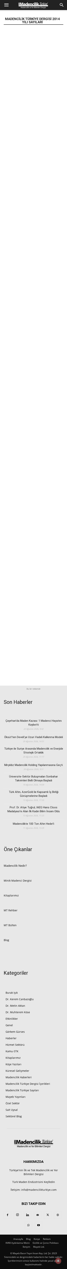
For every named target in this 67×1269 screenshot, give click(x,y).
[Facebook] (7, 1215)
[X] (47, 1215)
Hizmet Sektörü (15, 1044)
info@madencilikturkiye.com (39, 1189)
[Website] (57, 1215)
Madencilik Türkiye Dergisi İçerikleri (28, 1084)
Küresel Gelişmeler (17, 1070)
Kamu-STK (12, 1051)
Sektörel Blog (14, 1116)
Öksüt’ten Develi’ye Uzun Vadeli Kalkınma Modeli (33, 737)
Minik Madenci (13, 880)
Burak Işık (12, 992)
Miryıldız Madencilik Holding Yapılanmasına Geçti (33, 765)
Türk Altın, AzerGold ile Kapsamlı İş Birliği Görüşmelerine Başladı (33, 794)
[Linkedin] (27, 1215)
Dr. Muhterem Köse (18, 1012)
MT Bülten (10, 925)
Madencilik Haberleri (19, 1077)
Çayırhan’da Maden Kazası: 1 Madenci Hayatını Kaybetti (34, 722)
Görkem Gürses (15, 1031)
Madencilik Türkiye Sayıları (22, 1090)
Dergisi (27, 880)
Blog (6, 940)
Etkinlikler (12, 1018)
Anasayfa (18, 1239)
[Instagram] (17, 1215)
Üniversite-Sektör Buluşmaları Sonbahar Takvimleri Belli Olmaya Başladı (33, 778)
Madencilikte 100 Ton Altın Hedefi (33, 823)
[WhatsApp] (28, 1225)
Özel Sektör (13, 1103)
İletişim (26, 1246)
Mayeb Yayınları (15, 1097)
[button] (62, 5)
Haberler (11, 1038)
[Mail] (37, 1215)
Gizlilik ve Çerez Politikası (46, 1242)
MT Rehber (10, 910)
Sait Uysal (12, 1110)
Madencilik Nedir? (15, 865)
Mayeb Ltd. (38, 1246)
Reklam (47, 1239)
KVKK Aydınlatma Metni (18, 1242)
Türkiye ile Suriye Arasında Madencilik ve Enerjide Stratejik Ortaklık (33, 750)
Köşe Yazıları (13, 1064)
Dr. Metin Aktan (15, 1005)
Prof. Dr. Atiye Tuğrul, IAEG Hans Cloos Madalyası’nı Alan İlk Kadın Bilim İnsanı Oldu (33, 809)
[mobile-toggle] (6, 5)
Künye (37, 1239)
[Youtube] (38, 1225)
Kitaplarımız (11, 895)
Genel (9, 1025)
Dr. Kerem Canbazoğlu (20, 999)
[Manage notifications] (58, 1261)
